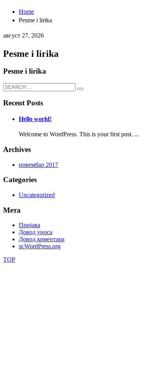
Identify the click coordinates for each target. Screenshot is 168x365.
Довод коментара (41, 239)
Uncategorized (37, 195)
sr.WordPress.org (40, 246)
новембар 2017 (38, 164)
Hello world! (35, 119)
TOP (9, 259)
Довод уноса (35, 232)
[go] (80, 89)
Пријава (29, 225)
